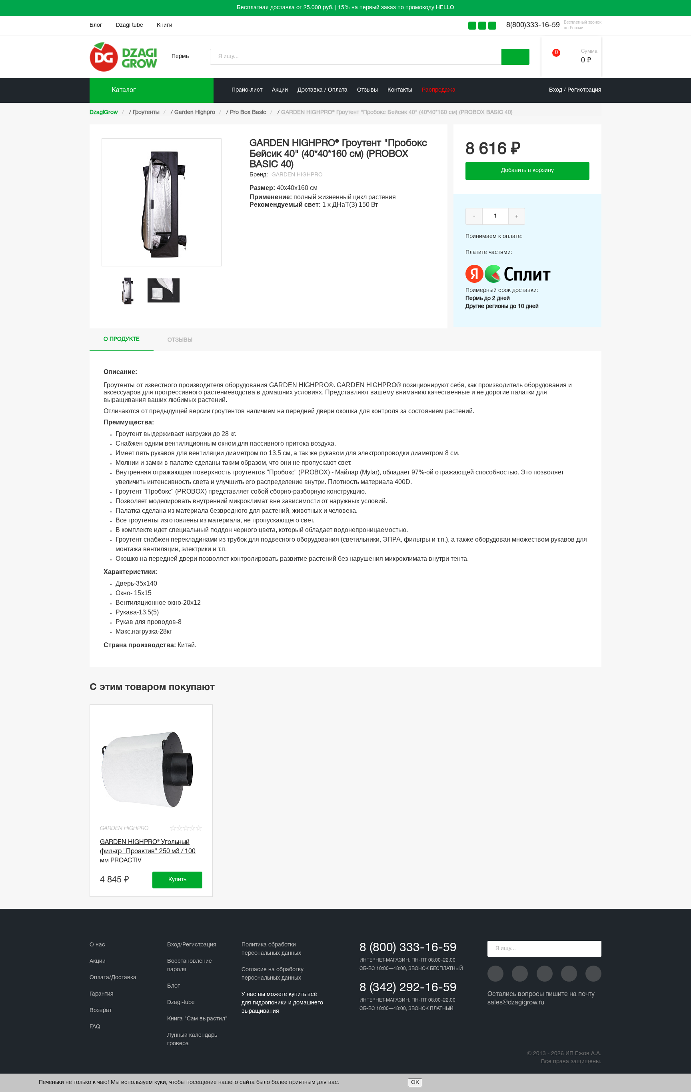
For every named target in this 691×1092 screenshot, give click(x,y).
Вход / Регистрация (575, 90)
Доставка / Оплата (322, 90)
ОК (415, 1082)
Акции (280, 90)
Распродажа (438, 90)
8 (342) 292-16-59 (408, 988)
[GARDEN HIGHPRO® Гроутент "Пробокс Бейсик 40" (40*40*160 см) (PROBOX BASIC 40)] (128, 290)
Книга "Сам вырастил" (197, 1019)
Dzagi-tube (181, 1002)
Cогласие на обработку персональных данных (273, 974)
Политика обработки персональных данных (271, 949)
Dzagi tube (129, 25)
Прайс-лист (247, 90)
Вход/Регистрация (191, 945)
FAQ (95, 1027)
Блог (96, 25)
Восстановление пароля (189, 965)
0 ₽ (586, 60)
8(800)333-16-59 (533, 25)
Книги (164, 25)
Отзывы (367, 90)
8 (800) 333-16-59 (408, 948)
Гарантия (102, 994)
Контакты (399, 90)
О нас (97, 945)
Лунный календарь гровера (192, 1039)
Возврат (101, 1010)
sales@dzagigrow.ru (515, 1003)
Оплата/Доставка (113, 977)
